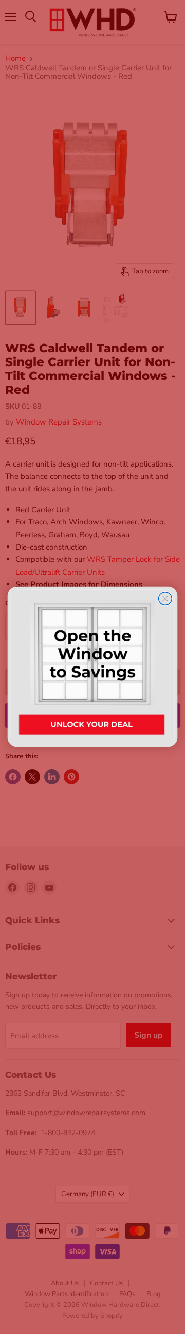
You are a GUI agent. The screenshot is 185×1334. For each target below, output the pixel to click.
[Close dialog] (165, 598)
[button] (93, 667)
